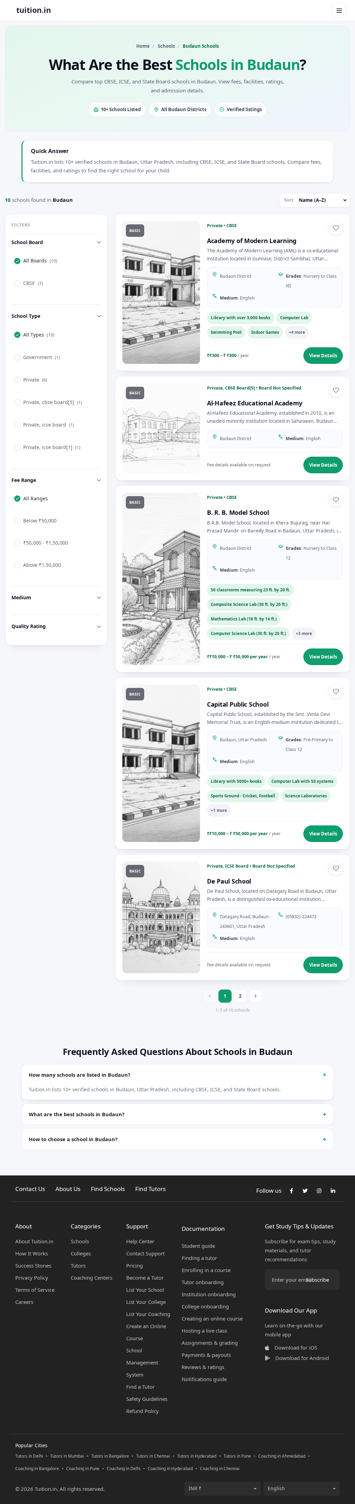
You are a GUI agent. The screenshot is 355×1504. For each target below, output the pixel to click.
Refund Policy (142, 1410)
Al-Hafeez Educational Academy (254, 403)
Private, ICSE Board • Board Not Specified (251, 866)
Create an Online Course (146, 1332)
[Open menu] (339, 10)
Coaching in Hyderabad (170, 1468)
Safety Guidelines (146, 1398)
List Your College (146, 1301)
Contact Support (145, 1253)
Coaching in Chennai (220, 1468)
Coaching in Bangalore (37, 1468)
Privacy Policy (31, 1277)
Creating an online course (212, 1318)
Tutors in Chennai (153, 1456)
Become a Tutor (145, 1277)
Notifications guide (204, 1379)
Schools (166, 46)
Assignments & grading (210, 1342)
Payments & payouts (206, 1354)
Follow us (269, 1190)
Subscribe (317, 1279)
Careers (24, 1301)
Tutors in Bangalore (110, 1456)
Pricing (134, 1265)
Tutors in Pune (237, 1456)
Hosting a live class (204, 1330)
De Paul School (229, 881)
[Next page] (255, 996)
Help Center (140, 1241)
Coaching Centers (91, 1277)
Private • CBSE (222, 226)
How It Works (31, 1253)
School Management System (142, 1362)
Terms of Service (34, 1289)
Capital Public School (237, 704)
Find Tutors (150, 1189)
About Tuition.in (34, 1241)
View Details (323, 355)
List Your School (145, 1289)
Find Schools (108, 1189)
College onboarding (205, 1306)
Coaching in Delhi (123, 1468)
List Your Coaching (148, 1313)
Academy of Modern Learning (251, 240)
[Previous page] (209, 996)
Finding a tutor (199, 1257)
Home (143, 46)
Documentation (203, 1229)
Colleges (81, 1253)
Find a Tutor (140, 1386)
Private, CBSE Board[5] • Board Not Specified (254, 388)
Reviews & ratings (203, 1366)
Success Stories (33, 1265)
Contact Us (30, 1189)
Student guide (198, 1245)
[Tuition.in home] (34, 10)
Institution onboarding (209, 1294)
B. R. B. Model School (238, 512)
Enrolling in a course (206, 1269)
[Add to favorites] (336, 228)
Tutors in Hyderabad (196, 1456)
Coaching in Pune (82, 1468)
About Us (67, 1189)
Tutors (78, 1265)
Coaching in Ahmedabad (281, 1456)
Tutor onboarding (203, 1282)
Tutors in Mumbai (67, 1456)
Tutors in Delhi (29, 1456)
